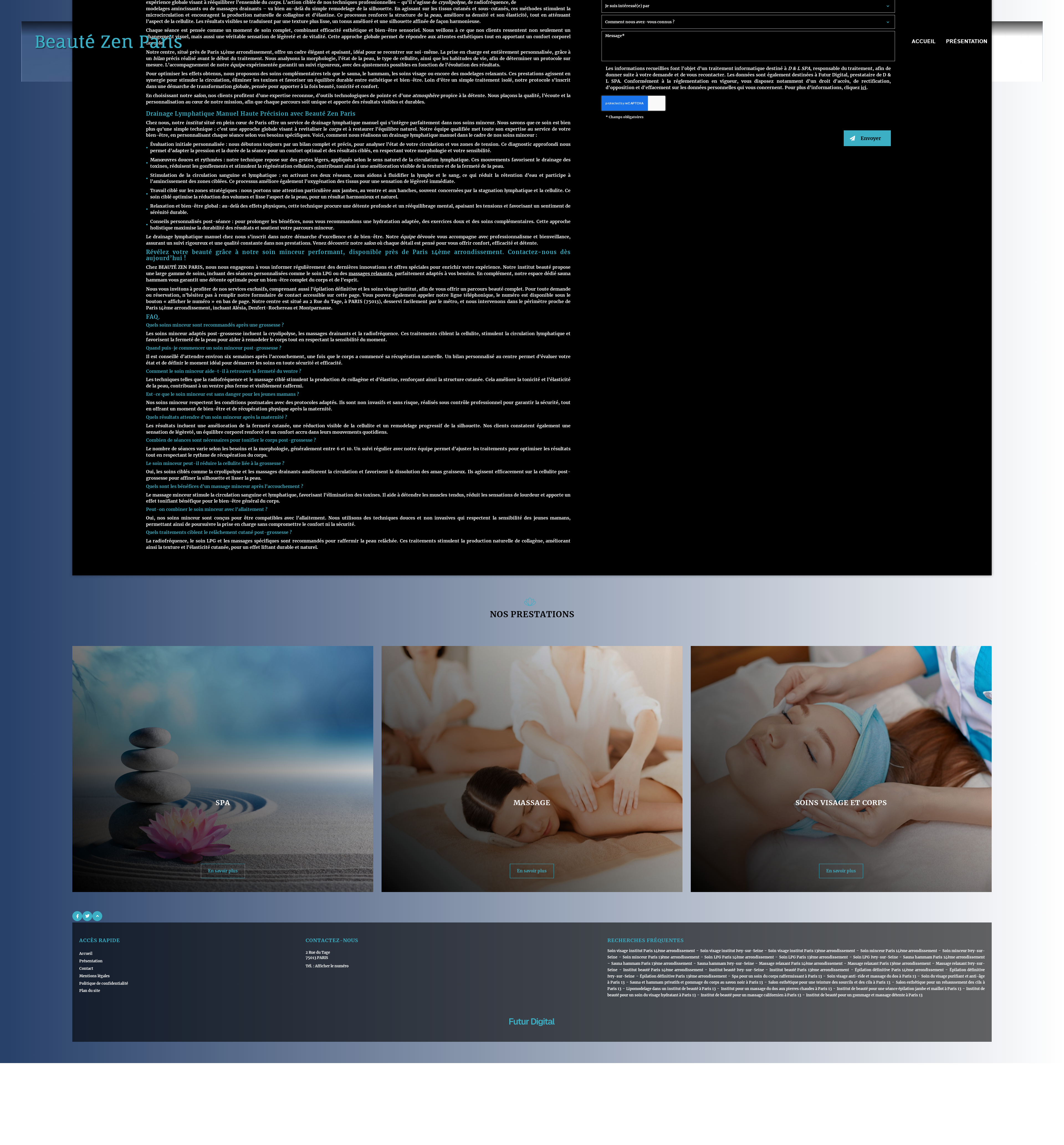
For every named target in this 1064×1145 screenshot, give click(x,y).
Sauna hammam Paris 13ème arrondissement (651, 963)
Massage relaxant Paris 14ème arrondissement (800, 963)
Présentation (966, 42)
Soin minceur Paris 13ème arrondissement (661, 957)
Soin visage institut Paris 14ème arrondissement (651, 950)
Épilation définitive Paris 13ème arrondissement (683, 976)
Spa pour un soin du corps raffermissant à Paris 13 (777, 976)
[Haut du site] (97, 916)
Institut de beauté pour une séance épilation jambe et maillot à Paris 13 (899, 988)
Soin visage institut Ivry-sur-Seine (731, 950)
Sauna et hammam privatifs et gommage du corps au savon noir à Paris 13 (696, 982)
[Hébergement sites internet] (532, 1031)
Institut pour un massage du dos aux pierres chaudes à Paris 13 (776, 988)
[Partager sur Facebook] (77, 916)
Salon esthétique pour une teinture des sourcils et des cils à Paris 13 (829, 982)
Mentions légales (94, 976)
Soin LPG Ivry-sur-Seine (875, 957)
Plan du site (89, 990)
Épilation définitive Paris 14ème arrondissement (899, 970)
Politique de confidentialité (103, 983)
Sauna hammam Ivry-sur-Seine (725, 963)
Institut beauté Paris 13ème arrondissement (809, 970)
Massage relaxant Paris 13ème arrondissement (889, 963)
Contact (1011, 42)
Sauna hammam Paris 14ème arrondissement (944, 957)
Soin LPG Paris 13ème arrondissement (813, 957)
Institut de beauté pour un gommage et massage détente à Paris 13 (864, 995)
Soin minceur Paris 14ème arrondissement (898, 950)
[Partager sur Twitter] (87, 916)
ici (863, 87)
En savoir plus (223, 870)
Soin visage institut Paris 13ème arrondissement (811, 950)
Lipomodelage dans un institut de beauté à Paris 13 (671, 988)
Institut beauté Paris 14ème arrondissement (663, 970)
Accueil (923, 42)
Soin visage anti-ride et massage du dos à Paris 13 (871, 976)
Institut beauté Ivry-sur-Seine (736, 970)
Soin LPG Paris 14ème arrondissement (739, 957)
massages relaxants (370, 273)
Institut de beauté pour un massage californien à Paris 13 (751, 995)
